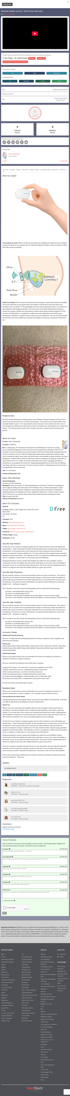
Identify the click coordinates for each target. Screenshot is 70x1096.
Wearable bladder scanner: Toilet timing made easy (21, 11)
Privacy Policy (45, 1074)
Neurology (25, 982)
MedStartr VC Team (46, 1004)
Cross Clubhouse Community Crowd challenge (15, 62)
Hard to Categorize (6, 1018)
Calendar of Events (46, 1049)
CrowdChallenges (46, 1032)
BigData (3, 967)
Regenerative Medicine (28, 1013)
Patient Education (27, 997)
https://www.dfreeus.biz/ (16, 522)
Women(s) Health (27, 1020)
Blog (2, 954)
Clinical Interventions (7, 982)
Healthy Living (41, 58)
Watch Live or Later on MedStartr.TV (47, 1041)
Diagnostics (4, 1000)
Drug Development (6, 1003)
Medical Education (27, 977)
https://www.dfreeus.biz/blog (16, 525)
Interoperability (26, 967)
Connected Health (6, 987)
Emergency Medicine (7, 1005)
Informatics (25, 964)
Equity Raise (5, 1008)
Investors (43, 991)
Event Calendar (45, 969)
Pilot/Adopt (26, 81)
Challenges (44, 1044)
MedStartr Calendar (46, 1016)
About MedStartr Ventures (48, 996)
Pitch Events (44, 1052)
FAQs (42, 1062)
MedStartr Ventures (46, 994)
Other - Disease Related (29, 990)
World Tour (44, 972)
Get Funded (44, 1057)
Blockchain (4, 972)
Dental (3, 992)
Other (39, 774)
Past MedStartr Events (47, 1060)
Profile (4, 161)
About (42, 1047)
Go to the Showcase (46, 1027)
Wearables (32, 58)
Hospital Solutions (27, 959)
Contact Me (64, 161)
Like (13, 73)
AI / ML (3, 957)
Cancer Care (5, 977)
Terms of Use (44, 1069)
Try (10, 81)
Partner (43, 81)
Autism (3, 964)
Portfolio (43, 1011)
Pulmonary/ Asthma (27, 1008)
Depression (4, 995)
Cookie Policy (44, 1077)
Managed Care (26, 969)
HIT (23, 954)
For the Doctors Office (7, 1013)
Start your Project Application (49, 1014)
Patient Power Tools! (27, 1000)
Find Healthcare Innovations (49, 1024)
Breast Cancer (5, 974)
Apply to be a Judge (46, 1034)
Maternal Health (26, 972)
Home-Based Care (27, 957)
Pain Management (27, 992)
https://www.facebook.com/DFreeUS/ (22, 531)
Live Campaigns (45, 984)
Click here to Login (8, 829)
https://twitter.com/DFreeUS (16, 528)
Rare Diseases (26, 1010)
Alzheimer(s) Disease (7, 962)
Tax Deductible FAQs (47, 1072)
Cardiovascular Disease (8, 980)
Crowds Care (44, 1022)
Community (4, 985)
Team (42, 1006)
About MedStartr (45, 959)
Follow (34, 73)
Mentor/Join (57, 73)
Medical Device (26, 974)
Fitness (3, 1010)
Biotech (3, 969)
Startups (43, 954)
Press (42, 1080)
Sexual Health (26, 1015)
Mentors (43, 1054)
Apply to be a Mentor (47, 1037)
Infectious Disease (27, 962)
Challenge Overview (46, 957)
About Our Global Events (48, 986)
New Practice (25, 985)
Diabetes (3, 997)
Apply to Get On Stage (47, 1019)
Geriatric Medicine (6, 1015)
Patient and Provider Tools (29, 995)
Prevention (25, 1005)
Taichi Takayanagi (9, 14)
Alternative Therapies (7, 959)
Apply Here (44, 989)
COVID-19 (4, 990)
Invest (59, 81)
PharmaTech (25, 1003)
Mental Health (26, 980)
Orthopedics (25, 987)
